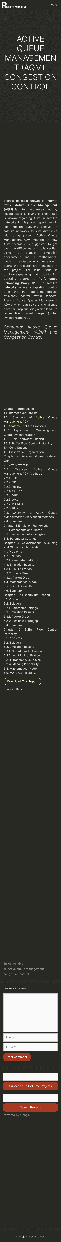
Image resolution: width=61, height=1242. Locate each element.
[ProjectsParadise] (14, 5)
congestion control (16, 974)
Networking (15, 963)
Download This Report (22, 681)
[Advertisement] (30, 163)
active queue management (26, 969)
